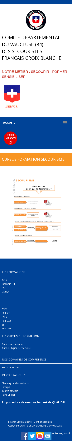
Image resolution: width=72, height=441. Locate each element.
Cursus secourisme (12, 344)
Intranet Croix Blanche (20, 421)
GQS (4, 280)
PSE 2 (4, 317)
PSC (4, 288)
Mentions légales (43, 421)
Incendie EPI (8, 284)
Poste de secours (11, 367)
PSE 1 (4, 309)
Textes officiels (10, 391)
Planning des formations (15, 383)
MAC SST (6, 328)
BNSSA (5, 291)
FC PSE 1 (6, 313)
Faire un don (9, 394)
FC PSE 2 (6, 320)
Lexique (6, 387)
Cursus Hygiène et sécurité (16, 348)
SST (4, 324)
